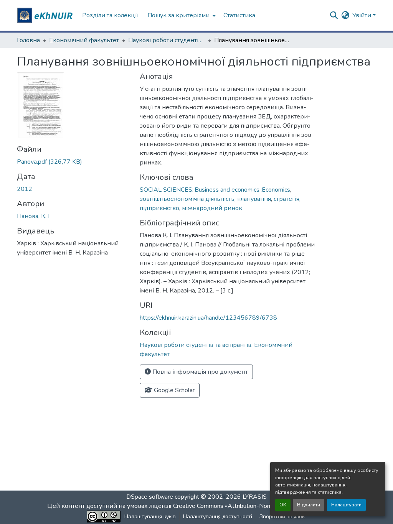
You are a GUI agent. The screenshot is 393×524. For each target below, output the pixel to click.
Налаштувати (346, 504)
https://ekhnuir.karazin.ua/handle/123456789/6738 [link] (208, 318)
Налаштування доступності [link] (217, 516)
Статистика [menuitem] (239, 15)
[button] (45, 15)
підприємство (159, 208)
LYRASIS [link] (255, 497)
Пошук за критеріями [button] (178, 15)
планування (254, 199)
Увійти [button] (362, 15)
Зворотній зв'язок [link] (282, 516)
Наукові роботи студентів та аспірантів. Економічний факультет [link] (166, 40)
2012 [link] (24, 189)
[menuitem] (181, 15)
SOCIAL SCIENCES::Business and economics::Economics (215, 190)
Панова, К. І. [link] (34, 216)
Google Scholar (173, 390)
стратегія (286, 199)
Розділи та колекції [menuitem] (110, 15)
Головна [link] (28, 40)
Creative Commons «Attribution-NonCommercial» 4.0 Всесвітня (259, 506)
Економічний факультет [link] (84, 40)
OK (282, 504)
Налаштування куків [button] (150, 516)
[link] (73, 161)
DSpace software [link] (149, 497)
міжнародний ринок (212, 208)
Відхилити (308, 504)
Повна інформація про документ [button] (199, 372)
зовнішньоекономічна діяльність (187, 199)
